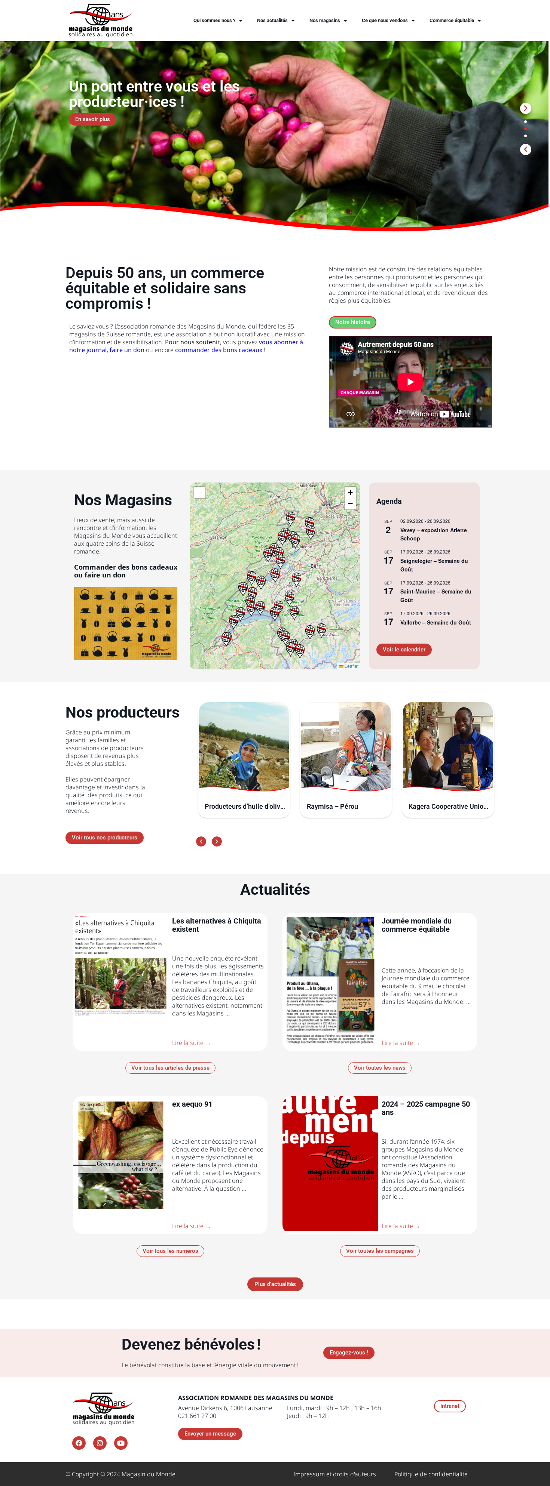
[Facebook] (79, 1443)
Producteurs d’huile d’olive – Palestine (244, 806)
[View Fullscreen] (199, 492)
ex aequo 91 (192, 1104)
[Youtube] (121, 1443)
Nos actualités (272, 20)
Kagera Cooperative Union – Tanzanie (448, 806)
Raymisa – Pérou (332, 806)
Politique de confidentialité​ (431, 1474)
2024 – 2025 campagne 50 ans (426, 1108)
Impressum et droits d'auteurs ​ (335, 1474)
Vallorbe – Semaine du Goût (435, 622)
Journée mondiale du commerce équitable (417, 925)
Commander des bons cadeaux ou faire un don (125, 570)
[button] (525, 149)
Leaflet (350, 666)
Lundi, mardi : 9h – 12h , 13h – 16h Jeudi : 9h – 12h (334, 1412)
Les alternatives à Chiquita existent (216, 925)
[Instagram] (100, 1443)
